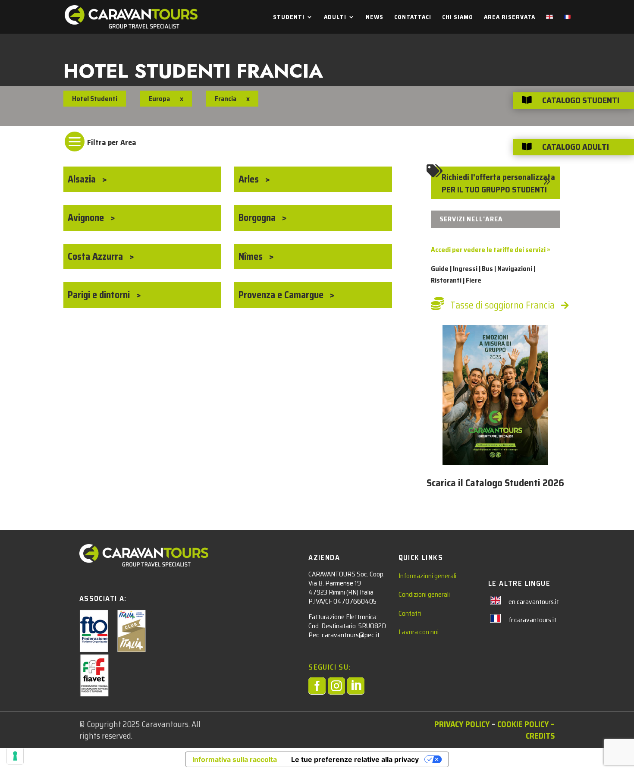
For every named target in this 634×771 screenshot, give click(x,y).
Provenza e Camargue (282, 294)
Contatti (410, 613)
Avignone (87, 217)
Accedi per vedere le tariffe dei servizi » (490, 249)
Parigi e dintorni (100, 294)
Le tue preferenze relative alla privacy (355, 759)
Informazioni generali (427, 575)
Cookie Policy (523, 724)
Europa (159, 98)
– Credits (540, 730)
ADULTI (335, 18)
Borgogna (258, 217)
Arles (250, 179)
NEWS (374, 18)
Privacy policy (462, 724)
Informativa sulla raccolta (234, 759)
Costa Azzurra (96, 256)
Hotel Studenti (94, 98)
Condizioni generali (424, 594)
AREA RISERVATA (509, 18)
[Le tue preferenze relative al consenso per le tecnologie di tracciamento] (15, 756)
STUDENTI (288, 18)
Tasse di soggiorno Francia (502, 305)
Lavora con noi (419, 631)
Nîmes (252, 256)
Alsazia (83, 179)
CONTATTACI (412, 18)
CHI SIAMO (457, 18)
